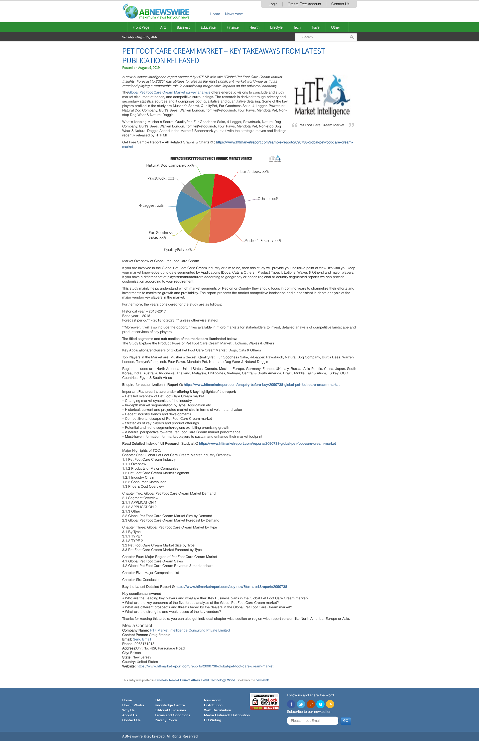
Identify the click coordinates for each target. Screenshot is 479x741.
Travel (315, 27)
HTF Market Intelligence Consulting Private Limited (190, 630)
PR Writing (212, 720)
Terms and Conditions (172, 715)
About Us (129, 715)
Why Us (128, 710)
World (231, 680)
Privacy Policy (166, 720)
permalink (262, 680)
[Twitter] (301, 704)
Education (208, 27)
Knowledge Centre (170, 705)
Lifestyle (276, 27)
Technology (218, 680)
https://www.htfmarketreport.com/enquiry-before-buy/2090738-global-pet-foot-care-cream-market (262, 385)
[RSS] (330, 704)
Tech (297, 27)
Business (183, 27)
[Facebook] (291, 704)
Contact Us (340, 4)
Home (215, 14)
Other (335, 27)
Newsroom (234, 14)
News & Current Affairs (184, 680)
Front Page (141, 27)
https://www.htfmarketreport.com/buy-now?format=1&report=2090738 (231, 587)
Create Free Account (304, 4)
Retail (205, 680)
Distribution (213, 705)
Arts (163, 27)
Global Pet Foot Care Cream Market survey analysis (169, 92)
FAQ (158, 700)
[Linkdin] (310, 704)
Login (273, 4)
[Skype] (320, 704)
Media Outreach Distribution (227, 715)
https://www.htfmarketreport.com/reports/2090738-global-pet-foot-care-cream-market (267, 443)
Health (254, 27)
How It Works (133, 705)
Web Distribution (217, 710)
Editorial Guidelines (170, 710)
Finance (233, 27)
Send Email (142, 639)
